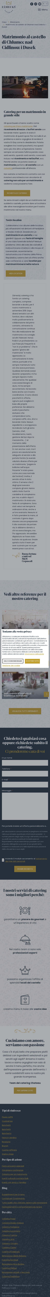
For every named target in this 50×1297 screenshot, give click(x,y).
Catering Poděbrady (11, 1251)
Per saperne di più (25, 1090)
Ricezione (6, 1141)
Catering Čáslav (9, 1247)
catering (8, 168)
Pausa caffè (7, 1117)
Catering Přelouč (9, 1268)
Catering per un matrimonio (14, 1174)
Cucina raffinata (9, 1150)
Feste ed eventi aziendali (13, 1166)
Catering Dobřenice (10, 1276)
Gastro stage (8, 1154)
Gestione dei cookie (11, 665)
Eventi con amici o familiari (14, 1182)
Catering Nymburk (10, 1260)
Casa (4, 22)
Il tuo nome (7, 758)
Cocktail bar (7, 1121)
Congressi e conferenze (12, 1170)
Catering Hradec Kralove (13, 1223)
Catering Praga (8, 1218)
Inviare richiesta (25, 869)
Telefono (6, 769)
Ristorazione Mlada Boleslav (14, 1256)
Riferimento (15, 22)
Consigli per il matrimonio (13, 1198)
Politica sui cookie (9, 1288)
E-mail (5, 779)
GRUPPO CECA (18, 1293)
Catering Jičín (8, 1239)
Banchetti (6, 1125)
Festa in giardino (9, 1137)
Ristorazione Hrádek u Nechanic (16, 1272)
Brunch (5, 1146)
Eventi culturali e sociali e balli (15, 1178)
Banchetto (6, 1133)
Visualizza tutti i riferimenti (25, 711)
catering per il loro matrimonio (18, 126)
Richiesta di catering (17, 193)
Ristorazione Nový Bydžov (13, 1264)
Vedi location (15, 273)
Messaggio (6, 790)
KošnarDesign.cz (8, 1296)
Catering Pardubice (10, 1227)
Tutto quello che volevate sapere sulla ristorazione (24, 1202)
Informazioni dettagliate (34, 654)
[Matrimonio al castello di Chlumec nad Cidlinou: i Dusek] (25, 87)
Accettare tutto (32, 661)
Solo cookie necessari (13, 661)
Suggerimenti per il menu (13, 1194)
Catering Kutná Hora (11, 1231)
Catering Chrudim (10, 1243)
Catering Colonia (9, 1235)
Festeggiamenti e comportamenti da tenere (22, 1207)
